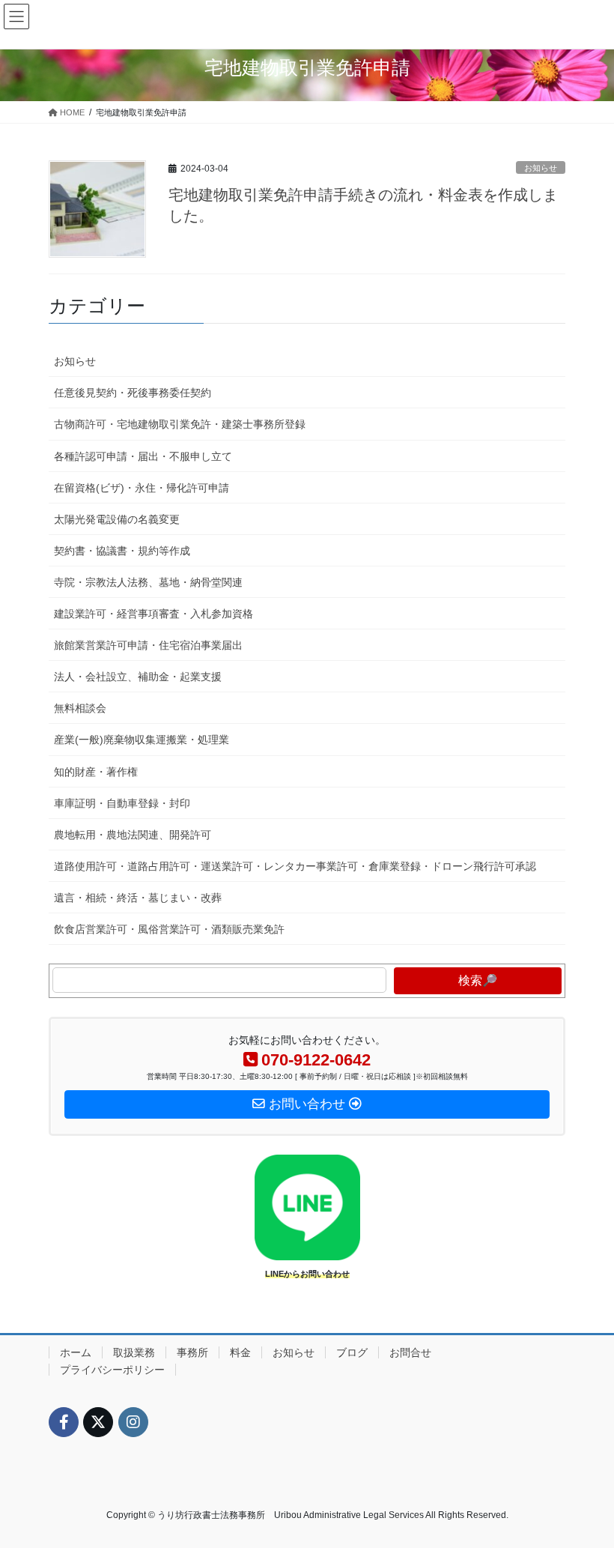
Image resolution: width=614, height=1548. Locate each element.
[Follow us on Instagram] (133, 1422)
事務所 (192, 1352)
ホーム (75, 1352)
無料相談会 (80, 708)
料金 (240, 1352)
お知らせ (540, 167)
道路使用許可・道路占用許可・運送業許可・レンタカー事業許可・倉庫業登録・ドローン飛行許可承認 (295, 866)
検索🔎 (477, 980)
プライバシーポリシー (112, 1370)
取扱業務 (134, 1352)
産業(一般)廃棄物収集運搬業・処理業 (141, 740)
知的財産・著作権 (96, 772)
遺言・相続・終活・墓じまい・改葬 (138, 898)
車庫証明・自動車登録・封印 (122, 803)
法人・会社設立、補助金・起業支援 (138, 677)
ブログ (352, 1352)
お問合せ (410, 1352)
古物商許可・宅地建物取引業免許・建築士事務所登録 (180, 424)
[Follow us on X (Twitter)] (98, 1422)
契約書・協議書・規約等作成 (122, 551)
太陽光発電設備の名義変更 (117, 519)
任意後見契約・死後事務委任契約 (132, 393)
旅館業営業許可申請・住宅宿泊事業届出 (148, 645)
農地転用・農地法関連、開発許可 (132, 835)
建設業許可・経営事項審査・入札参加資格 (153, 614)
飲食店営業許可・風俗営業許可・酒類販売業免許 (169, 929)
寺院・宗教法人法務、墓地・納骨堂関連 (148, 582)
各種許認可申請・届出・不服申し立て (143, 456)
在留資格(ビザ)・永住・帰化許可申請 (141, 488)
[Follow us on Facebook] (64, 1422)
